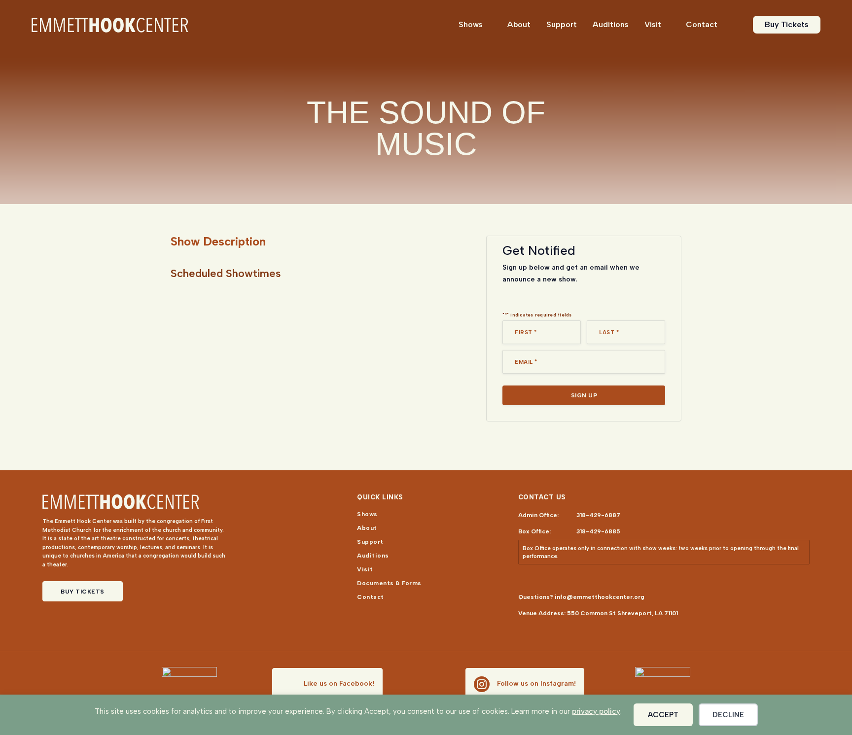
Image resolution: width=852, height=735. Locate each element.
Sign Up (584, 395)
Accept (663, 714)
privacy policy (596, 711)
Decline (728, 714)
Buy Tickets (83, 591)
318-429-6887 (598, 515)
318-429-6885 (598, 531)
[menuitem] (475, 25)
